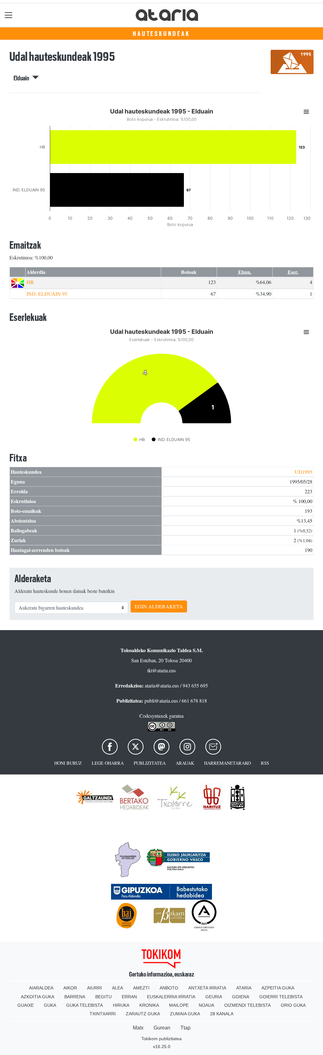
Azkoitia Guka (37, 996)
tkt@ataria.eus (161, 670)
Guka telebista (84, 1005)
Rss (265, 763)
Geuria (213, 996)
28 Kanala (221, 1013)
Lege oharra (108, 763)
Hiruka (121, 1005)
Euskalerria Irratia (171, 996)
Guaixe (25, 1005)
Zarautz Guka (143, 1013)
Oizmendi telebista (247, 1005)
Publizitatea (150, 763)
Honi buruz (68, 763)
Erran (129, 996)
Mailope (179, 1005)
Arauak (185, 763)
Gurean (162, 1027)
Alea (117, 987)
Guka (50, 1005)
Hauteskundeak (161, 34)
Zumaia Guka (185, 1013)
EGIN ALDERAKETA (159, 606)
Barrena (74, 996)
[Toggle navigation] (8, 14)
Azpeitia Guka (277, 987)
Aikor (70, 987)
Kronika (149, 1005)
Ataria (243, 987)
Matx (138, 1027)
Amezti (141, 987)
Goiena (240, 996)
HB (30, 282)
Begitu (103, 996)
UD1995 (303, 471)
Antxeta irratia (207, 987)
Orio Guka (293, 1005)
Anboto (169, 987)
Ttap (185, 1027)
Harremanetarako (227, 763)
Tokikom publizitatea (161, 1038)
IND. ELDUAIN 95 (46, 293)
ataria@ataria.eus (162, 685)
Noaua (206, 1005)
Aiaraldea (41, 987)
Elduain (23, 78)
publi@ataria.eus (161, 700)
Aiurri (94, 987)
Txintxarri (103, 1013)
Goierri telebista (280, 996)
